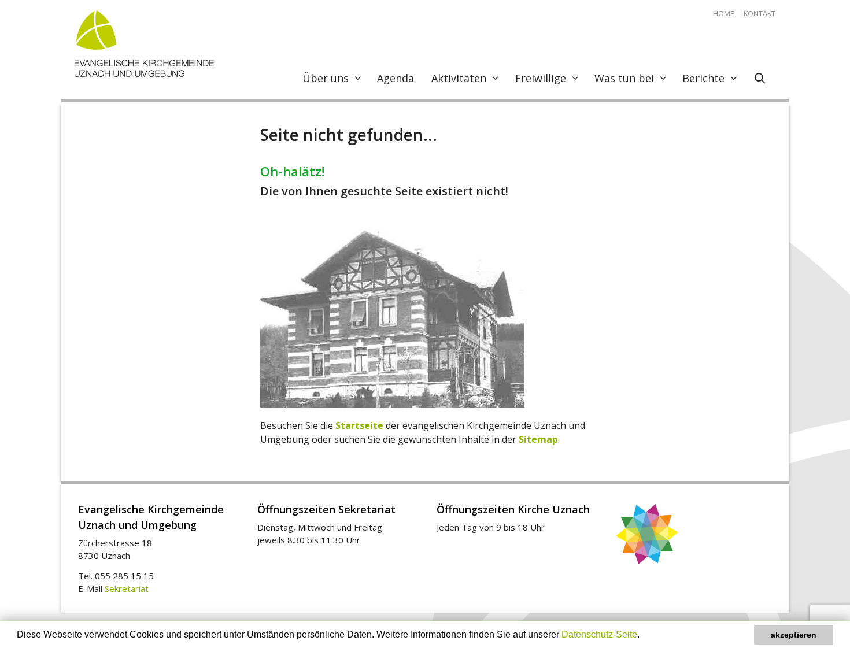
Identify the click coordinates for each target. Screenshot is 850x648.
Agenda (395, 78)
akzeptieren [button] (793, 634)
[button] (643, 636)
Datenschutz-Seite (599, 634)
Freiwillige (540, 78)
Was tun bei (624, 78)
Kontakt (759, 13)
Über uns (325, 78)
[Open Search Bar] (760, 78)
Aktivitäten (458, 78)
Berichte (703, 78)
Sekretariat (127, 588)
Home (723, 13)
